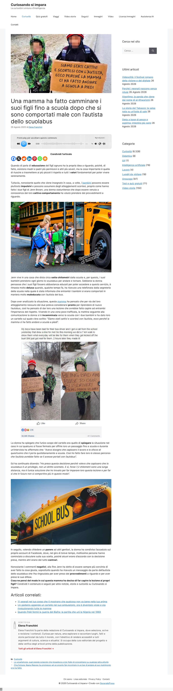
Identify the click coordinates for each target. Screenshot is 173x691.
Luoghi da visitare (132, 174)
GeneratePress (107, 683)
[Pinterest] (34, 158)
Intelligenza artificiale (133, 165)
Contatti (14, 24)
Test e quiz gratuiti (132, 183)
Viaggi (56, 16)
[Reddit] (24, 158)
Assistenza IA (147, 16)
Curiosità (26, 16)
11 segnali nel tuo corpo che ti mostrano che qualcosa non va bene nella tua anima (62, 601)
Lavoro (126, 169)
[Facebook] (13, 158)
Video (111, 16)
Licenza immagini (127, 16)
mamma (61, 301)
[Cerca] (153, 51)
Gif (123, 160)
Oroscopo (127, 179)
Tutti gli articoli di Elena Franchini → (36, 648)
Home (13, 16)
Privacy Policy (95, 679)
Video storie (70, 16)
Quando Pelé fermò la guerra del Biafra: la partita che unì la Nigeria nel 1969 (59, 612)
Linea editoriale (80, 679)
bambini (86, 182)
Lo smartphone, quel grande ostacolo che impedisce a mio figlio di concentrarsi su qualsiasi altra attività (61, 662)
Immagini (98, 16)
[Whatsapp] (39, 158)
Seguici (85, 16)
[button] (1, 689)
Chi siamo (68, 679)
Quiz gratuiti (42, 16)
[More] (45, 158)
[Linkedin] (29, 158)
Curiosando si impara (28, 5)
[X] (18, 158)
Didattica (127, 156)
